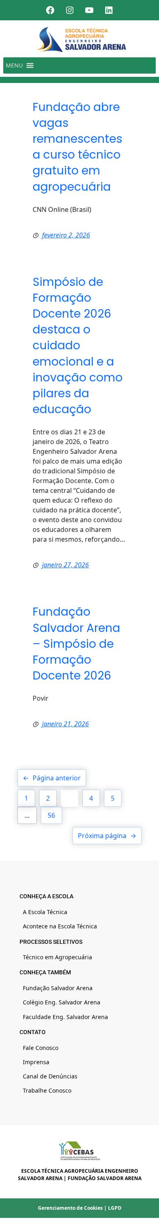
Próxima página (107, 835)
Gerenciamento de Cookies (70, 1207)
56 (51, 815)
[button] (14, 65)
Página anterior (52, 777)
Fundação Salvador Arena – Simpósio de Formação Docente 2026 (76, 644)
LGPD (114, 1207)
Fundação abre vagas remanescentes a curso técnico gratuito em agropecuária (77, 147)
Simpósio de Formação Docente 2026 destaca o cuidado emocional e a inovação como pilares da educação (78, 346)
